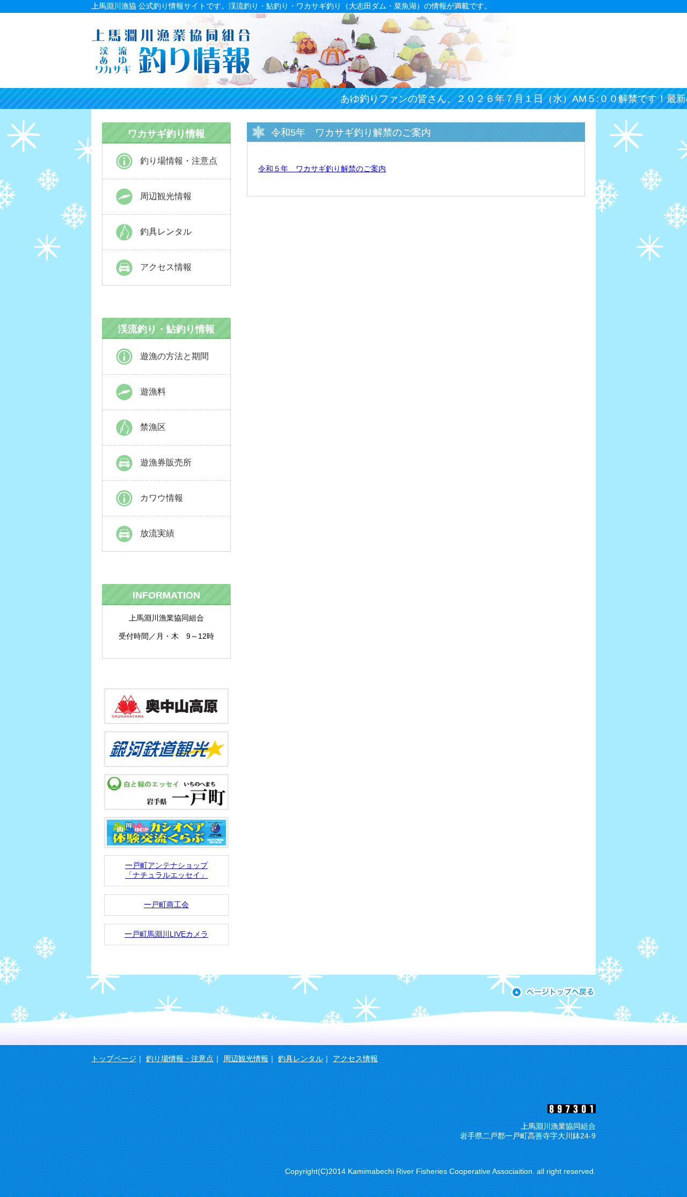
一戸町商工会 (166, 904)
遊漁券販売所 (166, 462)
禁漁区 (153, 427)
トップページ (113, 1058)
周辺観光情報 (166, 196)
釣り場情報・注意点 (178, 160)
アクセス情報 (166, 267)
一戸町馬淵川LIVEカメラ (166, 934)
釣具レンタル (166, 231)
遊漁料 (153, 391)
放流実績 (157, 533)
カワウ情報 (161, 497)
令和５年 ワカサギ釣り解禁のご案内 (322, 168)
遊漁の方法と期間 (174, 356)
